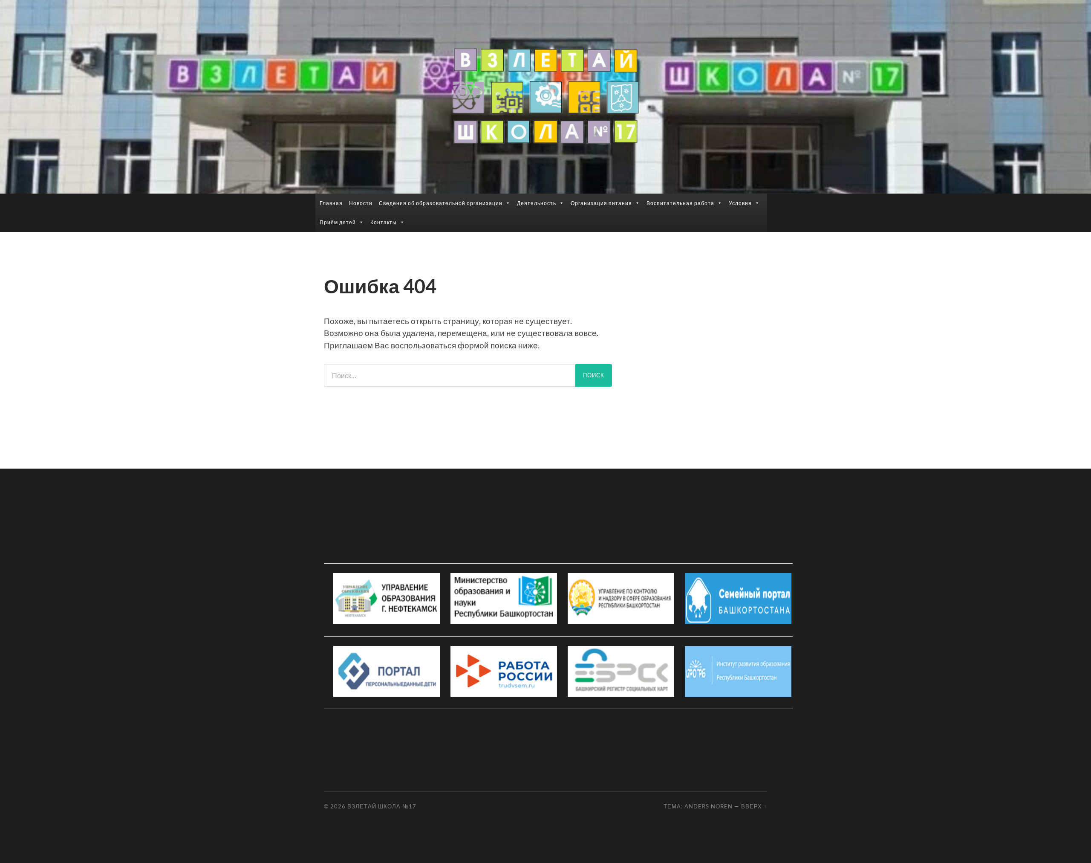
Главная (331, 203)
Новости (360, 203)
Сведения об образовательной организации (440, 203)
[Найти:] (449, 375)
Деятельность (536, 203)
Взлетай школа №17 (381, 806)
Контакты (383, 222)
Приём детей (338, 222)
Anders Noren (708, 806)
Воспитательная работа (680, 203)
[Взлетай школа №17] (545, 96)
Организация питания (601, 203)
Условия (740, 203)
